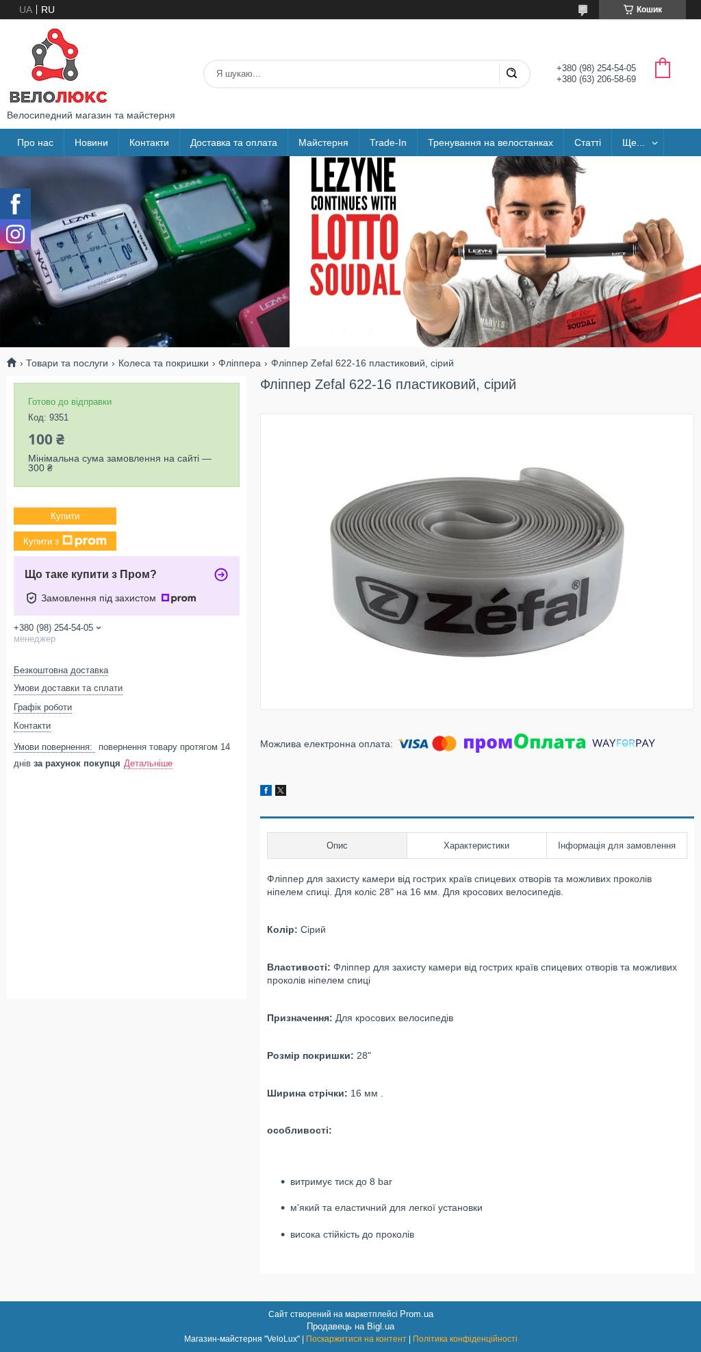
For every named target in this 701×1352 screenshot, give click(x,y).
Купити (65, 516)
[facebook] (266, 792)
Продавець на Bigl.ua (350, 1326)
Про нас (35, 142)
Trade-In (388, 142)
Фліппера (239, 363)
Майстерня (323, 142)
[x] (280, 792)
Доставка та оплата (233, 142)
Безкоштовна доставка (61, 670)
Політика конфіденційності (465, 1339)
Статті (587, 142)
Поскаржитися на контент (356, 1339)
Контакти (149, 142)
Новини (91, 142)
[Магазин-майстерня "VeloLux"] (58, 64)
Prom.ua (416, 1314)
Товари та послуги (67, 363)
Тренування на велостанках (490, 142)
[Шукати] (511, 74)
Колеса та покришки (163, 363)
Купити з (41, 541)
